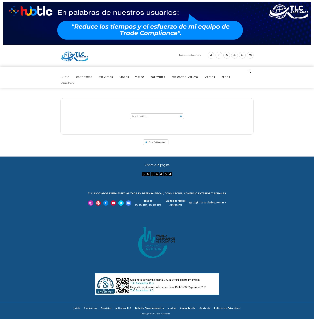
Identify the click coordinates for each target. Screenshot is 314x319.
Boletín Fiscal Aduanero (149, 308)
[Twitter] (211, 55)
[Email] (250, 55)
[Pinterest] (226, 55)
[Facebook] (219, 55)
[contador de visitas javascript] (157, 174)
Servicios (106, 77)
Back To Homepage (157, 142)
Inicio (65, 77)
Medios (210, 77)
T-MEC (139, 77)
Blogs (225, 77)
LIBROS (124, 77)
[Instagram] (242, 55)
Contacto (68, 83)
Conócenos (84, 77)
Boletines (157, 77)
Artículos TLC (123, 308)
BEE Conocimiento (185, 77)
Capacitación (188, 308)
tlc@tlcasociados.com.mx (190, 55)
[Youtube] (234, 55)
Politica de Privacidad (227, 308)
